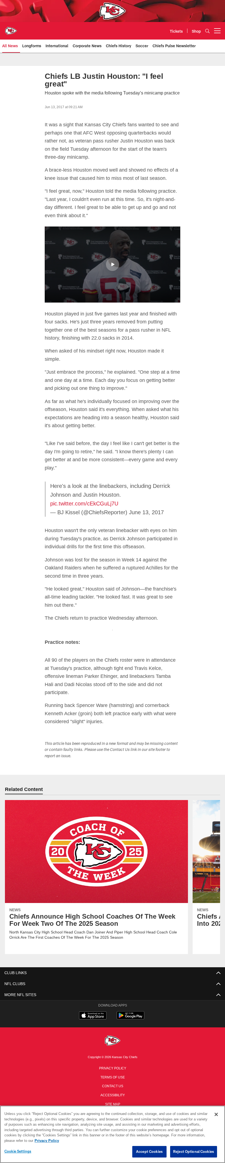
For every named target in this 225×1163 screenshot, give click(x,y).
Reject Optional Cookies (193, 1152)
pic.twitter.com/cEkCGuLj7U (84, 503)
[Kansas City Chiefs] (112, 1040)
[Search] (207, 31)
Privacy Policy (112, 1068)
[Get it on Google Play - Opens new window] (130, 1018)
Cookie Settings (17, 1151)
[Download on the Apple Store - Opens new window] (93, 1016)
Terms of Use (112, 1077)
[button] (112, 264)
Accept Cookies (149, 1152)
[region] (112, 1134)
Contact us (112, 1085)
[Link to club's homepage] (11, 28)
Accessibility (112, 1095)
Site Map (112, 1104)
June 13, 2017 (142, 512)
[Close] (216, 1115)
